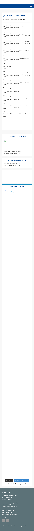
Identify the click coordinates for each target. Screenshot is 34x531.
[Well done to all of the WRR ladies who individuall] (17, 429)
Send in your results (7, 497)
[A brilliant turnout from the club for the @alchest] (17, 315)
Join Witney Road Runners (9, 495)
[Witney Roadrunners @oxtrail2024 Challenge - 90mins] (17, 287)
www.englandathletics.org (9, 514)
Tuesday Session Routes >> (12, 163)
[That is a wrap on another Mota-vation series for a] (17, 259)
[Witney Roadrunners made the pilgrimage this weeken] (17, 244)
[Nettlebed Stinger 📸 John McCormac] (17, 471)
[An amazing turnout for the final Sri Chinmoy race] (17, 443)
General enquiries (7, 499)
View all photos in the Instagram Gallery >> (16, 484)
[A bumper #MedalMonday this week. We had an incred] (17, 230)
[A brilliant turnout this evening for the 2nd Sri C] (17, 457)
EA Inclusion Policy (7, 505)
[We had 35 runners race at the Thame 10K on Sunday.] (17, 386)
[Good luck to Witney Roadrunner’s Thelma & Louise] (17, 372)
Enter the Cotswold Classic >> (12, 151)
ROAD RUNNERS (7, 6)
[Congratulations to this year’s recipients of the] (17, 216)
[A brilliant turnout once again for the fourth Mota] (17, 330)
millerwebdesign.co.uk (19, 526)
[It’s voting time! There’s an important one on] (17, 400)
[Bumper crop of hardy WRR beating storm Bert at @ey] (17, 202)
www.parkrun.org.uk (7, 512)
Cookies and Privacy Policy (9, 506)
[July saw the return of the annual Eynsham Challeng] (17, 358)
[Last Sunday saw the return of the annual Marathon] (17, 344)
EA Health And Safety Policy (10, 503)
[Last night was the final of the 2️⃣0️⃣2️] (17, 273)
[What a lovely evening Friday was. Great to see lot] (17, 415)
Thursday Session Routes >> (12, 165)
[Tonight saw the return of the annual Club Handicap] (17, 301)
